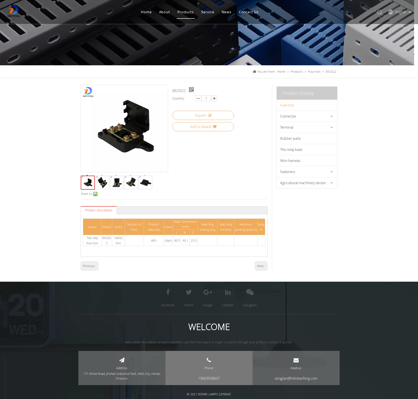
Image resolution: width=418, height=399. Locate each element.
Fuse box (287, 105)
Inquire (200, 115)
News (226, 12)
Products (185, 12)
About (164, 12)
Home (146, 12)
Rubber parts (290, 138)
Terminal (286, 127)
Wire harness (290, 160)
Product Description (98, 210)
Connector (288, 116)
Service (207, 12)
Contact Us (249, 12)
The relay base (291, 149)
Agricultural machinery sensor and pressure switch (308, 182)
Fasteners (287, 171)
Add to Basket (201, 126)
